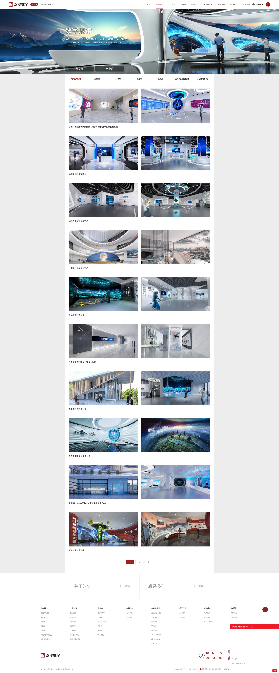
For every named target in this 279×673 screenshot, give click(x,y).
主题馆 (139, 78)
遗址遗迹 (73, 621)
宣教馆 (160, 78)
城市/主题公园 (75, 639)
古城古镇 (73, 617)
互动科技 (154, 626)
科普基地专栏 (208, 621)
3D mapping (155, 639)
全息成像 (154, 617)
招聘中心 (234, 617)
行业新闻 (207, 617)
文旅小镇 (73, 630)
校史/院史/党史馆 (182, 78)
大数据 (100, 630)
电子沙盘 (59, 669)
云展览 (100, 617)
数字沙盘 (154, 621)
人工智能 (101, 635)
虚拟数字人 (101, 613)
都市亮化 (73, 626)
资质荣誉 (182, 617)
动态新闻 (207, 613)
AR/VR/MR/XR (156, 635)
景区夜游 (73, 613)
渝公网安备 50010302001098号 (211, 669)
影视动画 (154, 630)
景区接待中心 (74, 635)
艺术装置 (154, 643)
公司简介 (182, 613)
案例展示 (129, 617)
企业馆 (97, 78)
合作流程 (129, 613)
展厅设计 (50, 669)
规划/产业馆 (76, 78)
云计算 (100, 626)
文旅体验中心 (203, 78)
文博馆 (118, 78)
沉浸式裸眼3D (156, 613)
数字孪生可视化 (103, 621)
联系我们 (234, 613)
